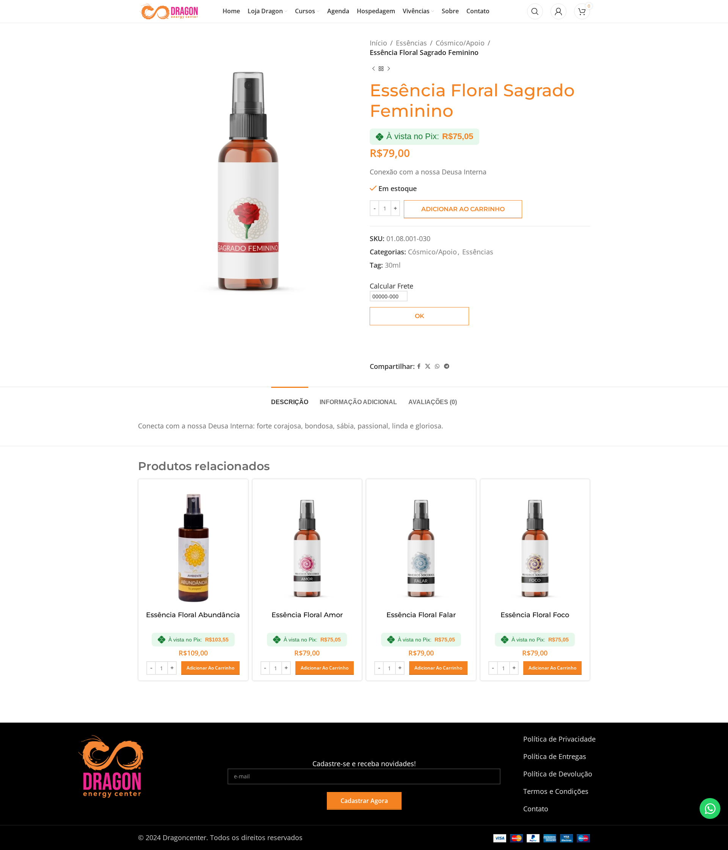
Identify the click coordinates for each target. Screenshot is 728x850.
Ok (419, 316)
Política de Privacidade (559, 738)
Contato (535, 808)
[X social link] (428, 366)
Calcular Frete (391, 285)
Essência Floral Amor (307, 615)
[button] (210, 668)
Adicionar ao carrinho (463, 209)
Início (378, 42)
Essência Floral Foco (534, 615)
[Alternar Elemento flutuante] (710, 808)
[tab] (289, 398)
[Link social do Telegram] (447, 366)
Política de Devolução (557, 773)
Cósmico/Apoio (460, 42)
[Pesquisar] (535, 11)
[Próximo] (388, 68)
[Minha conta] (558, 11)
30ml (393, 265)
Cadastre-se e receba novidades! (364, 763)
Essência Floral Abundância (193, 615)
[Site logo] (169, 10)
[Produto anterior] (373, 68)
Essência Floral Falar (421, 615)
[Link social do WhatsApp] (437, 366)
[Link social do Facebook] (419, 366)
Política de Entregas (554, 756)
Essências (411, 42)
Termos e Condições (555, 791)
